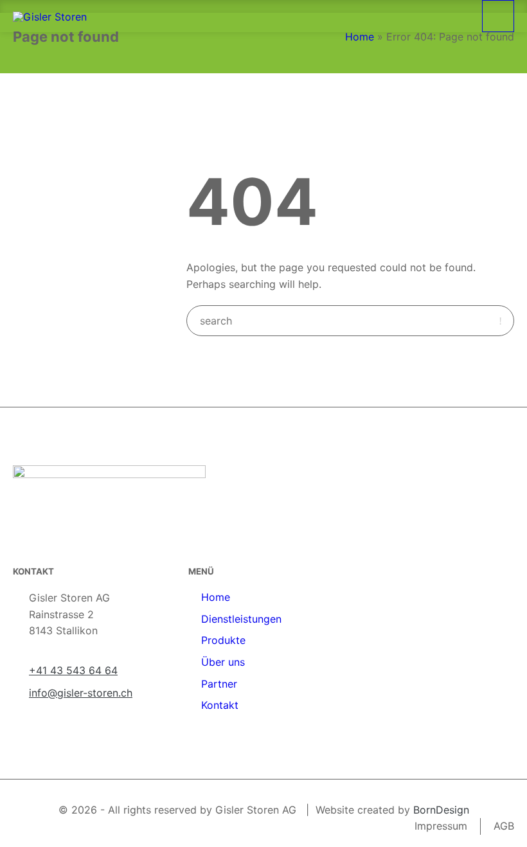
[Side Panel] (498, 16)
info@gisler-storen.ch (80, 692)
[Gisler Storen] (50, 16)
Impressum (441, 825)
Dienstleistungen (241, 618)
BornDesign (441, 809)
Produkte (223, 640)
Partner (219, 683)
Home (359, 36)
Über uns (223, 661)
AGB (504, 825)
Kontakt (219, 705)
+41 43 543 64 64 (73, 670)
